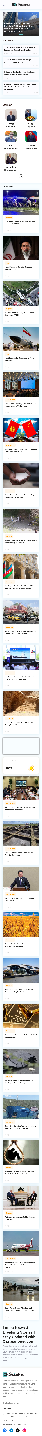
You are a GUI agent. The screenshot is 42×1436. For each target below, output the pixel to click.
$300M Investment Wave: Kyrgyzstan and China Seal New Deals (21, 450)
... (21, 176)
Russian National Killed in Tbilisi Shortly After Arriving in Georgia (21, 541)
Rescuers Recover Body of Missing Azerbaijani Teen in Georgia (19, 1081)
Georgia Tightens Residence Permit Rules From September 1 (19, 990)
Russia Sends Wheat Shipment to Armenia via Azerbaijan (18, 945)
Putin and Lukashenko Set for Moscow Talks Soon (20, 1218)
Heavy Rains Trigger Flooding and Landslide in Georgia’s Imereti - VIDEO (20, 1309)
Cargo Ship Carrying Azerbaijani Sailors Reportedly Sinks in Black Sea (20, 1127)
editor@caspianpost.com (16, 1424)
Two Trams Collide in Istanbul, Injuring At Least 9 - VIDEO (20, 223)
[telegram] (11, 1430)
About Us (9, 1420)
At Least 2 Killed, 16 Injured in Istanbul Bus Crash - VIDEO (20, 314)
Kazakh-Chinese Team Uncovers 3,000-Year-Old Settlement (20, 854)
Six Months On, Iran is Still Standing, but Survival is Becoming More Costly (21, 632)
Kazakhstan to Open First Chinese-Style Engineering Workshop (21, 808)
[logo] (21, 4)
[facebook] (5, 1430)
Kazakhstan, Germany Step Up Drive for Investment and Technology (20, 405)
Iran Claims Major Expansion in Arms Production (19, 359)
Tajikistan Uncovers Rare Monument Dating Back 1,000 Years (19, 723)
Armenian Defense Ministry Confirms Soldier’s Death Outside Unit (19, 1173)
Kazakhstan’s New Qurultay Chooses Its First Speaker (21, 899)
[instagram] (24, 1430)
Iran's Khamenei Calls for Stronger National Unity (18, 268)
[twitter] (18, 1430)
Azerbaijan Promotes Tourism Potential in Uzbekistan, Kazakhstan (20, 678)
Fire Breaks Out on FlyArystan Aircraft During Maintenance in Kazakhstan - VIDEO (20, 1265)
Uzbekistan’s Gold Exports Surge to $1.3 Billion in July (21, 1036)
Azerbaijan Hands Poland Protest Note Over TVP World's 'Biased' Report (20, 587)
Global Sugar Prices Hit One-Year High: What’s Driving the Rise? (20, 496)
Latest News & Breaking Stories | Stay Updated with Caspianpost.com (21, 1414)
